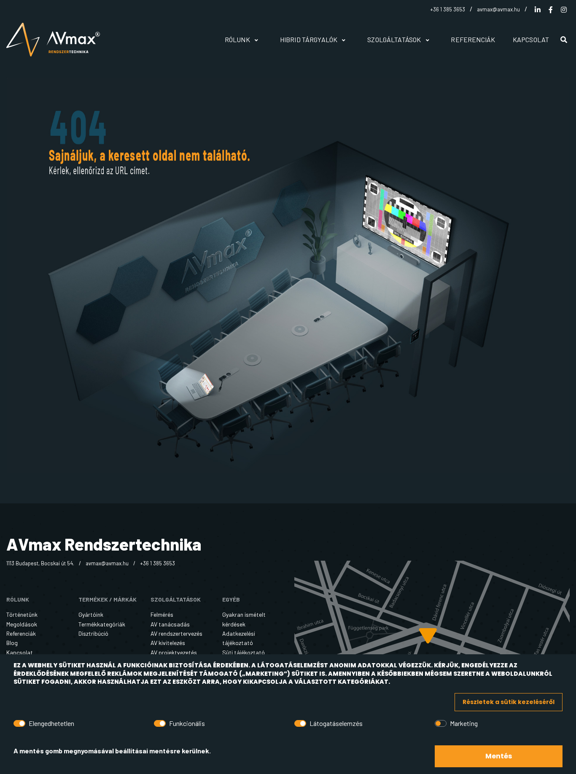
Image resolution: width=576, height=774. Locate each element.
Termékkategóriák (101, 624)
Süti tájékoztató (243, 652)
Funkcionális (187, 723)
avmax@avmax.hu (498, 9)
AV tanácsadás (170, 624)
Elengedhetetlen (51, 723)
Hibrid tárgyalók (309, 39)
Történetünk (22, 614)
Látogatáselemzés (336, 723)
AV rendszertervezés (176, 633)
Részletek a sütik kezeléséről (508, 702)
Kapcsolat (531, 39)
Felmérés (162, 614)
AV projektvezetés (174, 652)
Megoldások (21, 624)
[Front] (59, 40)
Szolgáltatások (394, 39)
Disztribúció (93, 633)
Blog (12, 642)
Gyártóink (90, 614)
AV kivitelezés (168, 642)
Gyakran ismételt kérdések (244, 619)
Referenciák (473, 39)
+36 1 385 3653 (447, 9)
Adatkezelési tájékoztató (238, 638)
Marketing (464, 723)
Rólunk (238, 39)
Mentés (498, 756)
